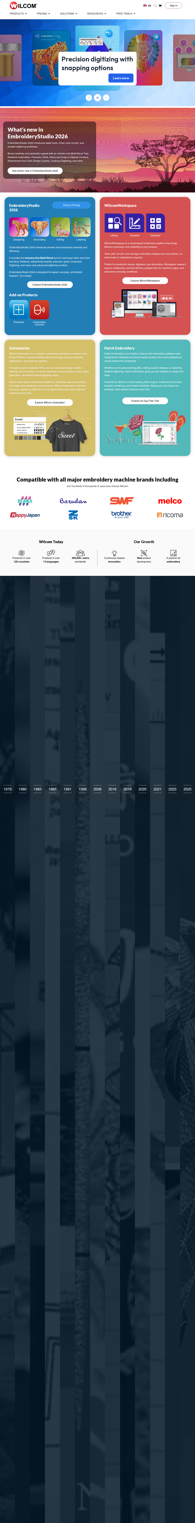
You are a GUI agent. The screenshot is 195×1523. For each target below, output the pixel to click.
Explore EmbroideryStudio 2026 (50, 284)
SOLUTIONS (67, 13)
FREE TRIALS (124, 13)
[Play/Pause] (97, 97)
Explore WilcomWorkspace (145, 280)
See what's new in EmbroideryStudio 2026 (35, 170)
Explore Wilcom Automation (50, 402)
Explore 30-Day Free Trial (145, 400)
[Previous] (89, 97)
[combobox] (147, 5)
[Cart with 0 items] (160, 5)
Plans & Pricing (71, 205)
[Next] (106, 97)
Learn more (121, 78)
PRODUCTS (17, 13)
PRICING (42, 13)
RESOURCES (95, 13)
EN (149, 5)
